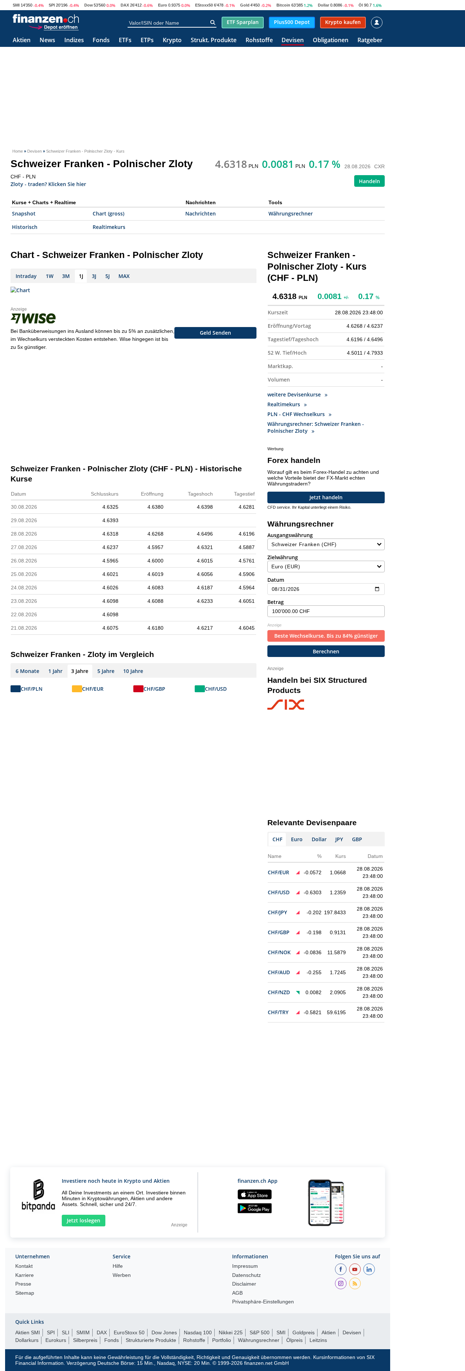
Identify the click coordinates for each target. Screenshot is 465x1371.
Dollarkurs (27, 1340)
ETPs (147, 40)
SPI (52, 5)
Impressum (245, 1266)
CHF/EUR (93, 688)
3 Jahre (79, 671)
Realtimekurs (109, 226)
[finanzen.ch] (46, 18)
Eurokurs (55, 1340)
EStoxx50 (204, 5)
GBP (357, 839)
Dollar (323, 5)
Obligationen (330, 40)
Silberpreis (85, 1340)
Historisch (24, 226)
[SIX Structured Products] (299, 705)
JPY (339, 839)
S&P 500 (260, 1332)
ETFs (125, 40)
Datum (275, 579)
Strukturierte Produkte (151, 1340)
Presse (23, 1284)
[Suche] (213, 22)
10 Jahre (133, 671)
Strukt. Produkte (213, 40)
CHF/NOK (279, 952)
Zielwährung (282, 557)
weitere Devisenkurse (294, 394)
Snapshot (24, 213)
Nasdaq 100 (198, 1332)
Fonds (101, 40)
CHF (277, 839)
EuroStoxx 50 (129, 1332)
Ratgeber (370, 40)
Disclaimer (244, 1284)
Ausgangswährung (290, 535)
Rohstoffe (259, 40)
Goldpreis (303, 1332)
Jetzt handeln (326, 497)
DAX (125, 5)
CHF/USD (216, 688)
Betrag (275, 601)
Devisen (293, 40)
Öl (361, 5)
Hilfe (118, 1266)
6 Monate (27, 671)
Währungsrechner (290, 213)
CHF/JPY (277, 912)
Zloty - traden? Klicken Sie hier (48, 184)
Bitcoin (283, 5)
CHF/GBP (154, 688)
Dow (88, 5)
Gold (245, 5)
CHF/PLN (32, 688)
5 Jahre (105, 671)
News (47, 40)
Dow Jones (164, 1332)
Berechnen (326, 651)
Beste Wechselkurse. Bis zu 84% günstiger (326, 635)
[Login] (377, 22)
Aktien (22, 40)
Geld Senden (215, 332)
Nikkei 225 (231, 1332)
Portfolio (221, 1340)
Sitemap (24, 1293)
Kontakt (24, 1266)
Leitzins (318, 1340)
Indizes (74, 40)
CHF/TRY (278, 1012)
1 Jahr (55, 671)
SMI (16, 5)
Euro (162, 5)
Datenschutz (246, 1275)
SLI (65, 1332)
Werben (122, 1275)
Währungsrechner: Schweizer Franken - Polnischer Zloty (315, 427)
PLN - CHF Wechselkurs (296, 414)
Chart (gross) (108, 213)
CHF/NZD (279, 992)
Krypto (172, 40)
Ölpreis (294, 1340)
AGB (237, 1293)
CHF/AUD (279, 972)
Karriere (24, 1275)
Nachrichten (200, 213)
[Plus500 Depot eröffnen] (53, 27)
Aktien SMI (27, 1332)
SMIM (83, 1332)
